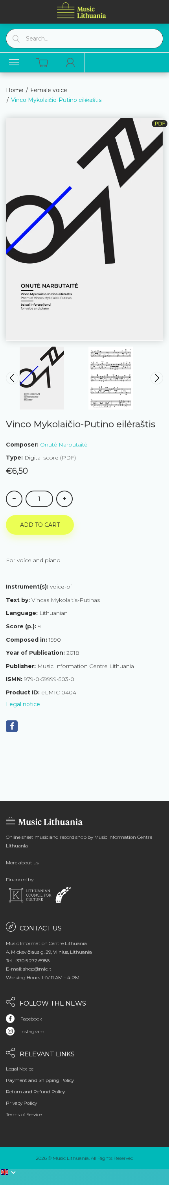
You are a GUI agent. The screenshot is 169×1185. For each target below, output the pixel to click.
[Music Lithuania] (81, 10)
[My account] (70, 62)
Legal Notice (19, 1069)
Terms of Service (24, 1114)
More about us (22, 863)
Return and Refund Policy (35, 1092)
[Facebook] (12, 726)
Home (15, 90)
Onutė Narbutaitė (63, 444)
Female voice (48, 90)
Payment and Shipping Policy (40, 1080)
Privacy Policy (21, 1103)
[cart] (42, 62)
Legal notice (23, 704)
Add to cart (40, 524)
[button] (8, 1172)
